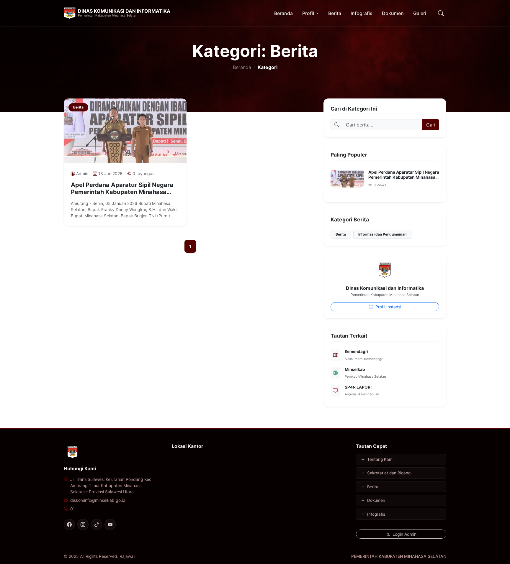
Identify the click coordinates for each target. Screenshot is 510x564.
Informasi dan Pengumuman (382, 234)
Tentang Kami (380, 459)
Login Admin (403, 534)
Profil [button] (308, 13)
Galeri (419, 13)
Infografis (361, 13)
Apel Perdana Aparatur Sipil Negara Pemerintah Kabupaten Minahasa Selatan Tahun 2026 (122, 188)
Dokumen (393, 13)
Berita (334, 13)
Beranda (283, 13)
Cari (430, 125)
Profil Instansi (387, 306)
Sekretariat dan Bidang (389, 473)
